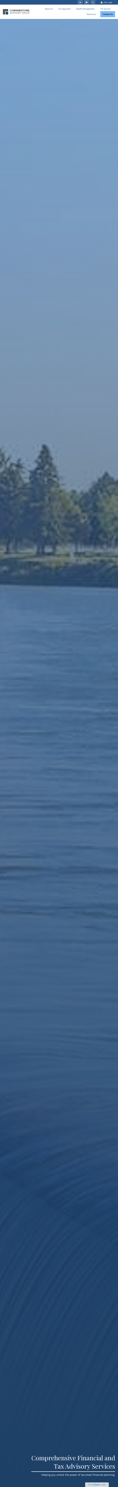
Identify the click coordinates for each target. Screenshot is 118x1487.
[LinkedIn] (80, 2)
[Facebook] (92, 2)
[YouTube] (86, 2)
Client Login (107, 2)
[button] (49, 8)
